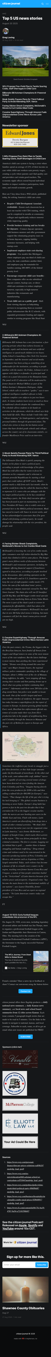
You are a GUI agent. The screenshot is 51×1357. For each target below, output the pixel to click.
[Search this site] (42, 4)
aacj (4, 13)
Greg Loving (8, 37)
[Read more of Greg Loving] (5, 31)
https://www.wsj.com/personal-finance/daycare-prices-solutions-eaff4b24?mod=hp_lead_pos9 (25, 1165)
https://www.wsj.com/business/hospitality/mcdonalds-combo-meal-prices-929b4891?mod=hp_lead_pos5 (26, 1200)
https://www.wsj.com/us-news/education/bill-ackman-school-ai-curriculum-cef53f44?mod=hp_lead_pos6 (25, 1177)
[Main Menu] (47, 4)
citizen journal (11, 3)
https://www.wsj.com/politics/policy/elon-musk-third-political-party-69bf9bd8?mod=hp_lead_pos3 (25, 1188)
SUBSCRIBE (26, 1037)
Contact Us (25, 991)
